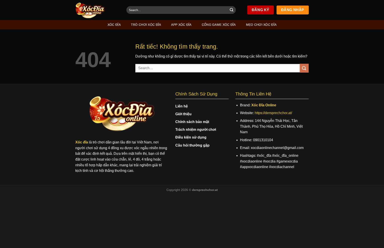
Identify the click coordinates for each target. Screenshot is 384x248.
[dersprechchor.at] (97, 10)
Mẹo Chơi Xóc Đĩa (261, 24)
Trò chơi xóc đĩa (146, 24)
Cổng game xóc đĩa (219, 24)
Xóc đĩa (114, 24)
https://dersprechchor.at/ (273, 113)
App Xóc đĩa (181, 24)
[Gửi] (231, 10)
